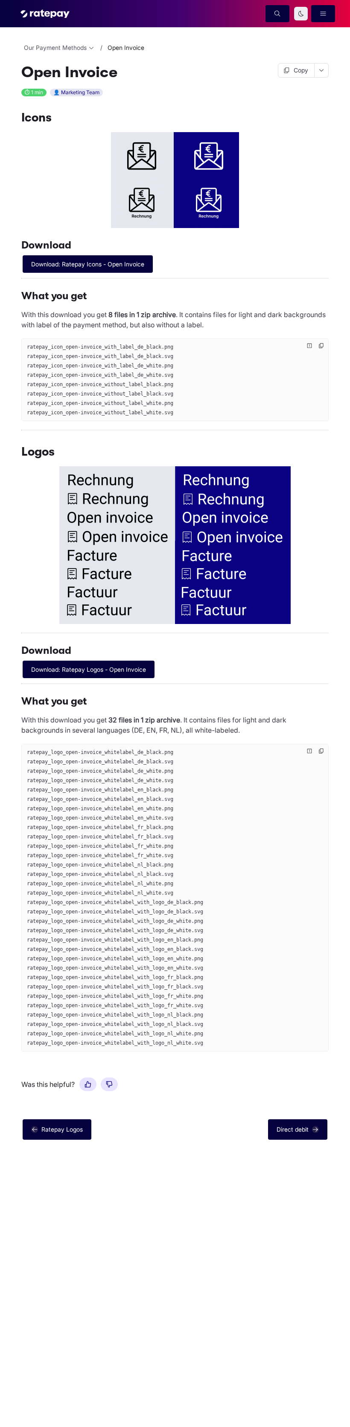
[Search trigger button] (277, 13)
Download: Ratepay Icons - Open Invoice (87, 264)
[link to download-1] (17, 650)
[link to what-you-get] (17, 296)
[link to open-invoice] (17, 72)
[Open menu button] (323, 13)
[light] (301, 13)
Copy (301, 70)
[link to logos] (17, 451)
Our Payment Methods (55, 47)
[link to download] (17, 245)
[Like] (87, 1084)
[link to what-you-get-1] (17, 701)
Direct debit (293, 1129)
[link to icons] (17, 117)
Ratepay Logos (62, 1129)
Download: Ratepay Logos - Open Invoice (88, 669)
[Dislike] (109, 1084)
